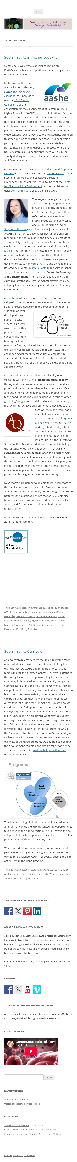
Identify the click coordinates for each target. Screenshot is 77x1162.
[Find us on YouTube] (27, 989)
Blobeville (9, 616)
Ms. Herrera (11, 250)
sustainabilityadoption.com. (49, 750)
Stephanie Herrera (15, 229)
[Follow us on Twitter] (18, 989)
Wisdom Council (58, 874)
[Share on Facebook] (8, 911)
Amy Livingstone (21, 190)
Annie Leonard (55, 173)
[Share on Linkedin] (37, 911)
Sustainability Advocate (16, 1125)
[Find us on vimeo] (37, 989)
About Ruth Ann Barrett (17, 1099)
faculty (17, 874)
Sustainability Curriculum (25, 651)
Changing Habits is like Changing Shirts (24, 1133)
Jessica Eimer (57, 620)
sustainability (50, 607)
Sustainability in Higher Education (32, 57)
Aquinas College (56, 612)
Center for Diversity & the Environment (36, 616)
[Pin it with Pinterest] (27, 911)
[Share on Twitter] (18, 911)
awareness (36, 607)
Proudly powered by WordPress (19, 1155)
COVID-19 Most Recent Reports (20, 1129)
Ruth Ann (33, 629)
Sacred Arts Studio (30, 625)
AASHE (7, 612)
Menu (38, 11)
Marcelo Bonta (38, 268)
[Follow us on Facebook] (8, 989)
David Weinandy (21, 620)
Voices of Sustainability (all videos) (22, 1103)
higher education (40, 620)
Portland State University (35, 874)
